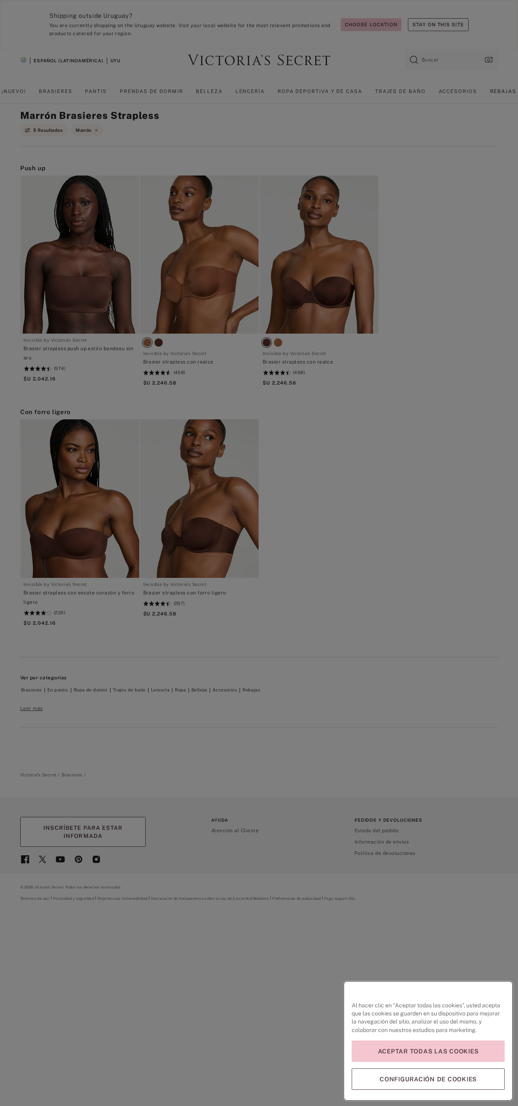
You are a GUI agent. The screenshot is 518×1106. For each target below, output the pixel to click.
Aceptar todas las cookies (428, 1051)
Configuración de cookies (428, 1079)
